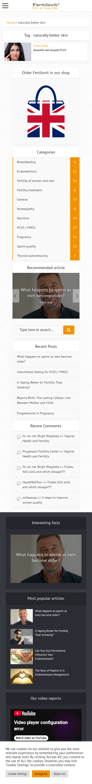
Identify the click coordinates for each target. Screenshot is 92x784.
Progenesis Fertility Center (41, 451)
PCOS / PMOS (40, 46)
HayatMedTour (32, 482)
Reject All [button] (60, 774)
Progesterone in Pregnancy (35, 413)
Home (11, 23)
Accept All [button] (41, 774)
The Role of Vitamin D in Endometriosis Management (52, 672)
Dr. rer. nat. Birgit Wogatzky (41, 436)
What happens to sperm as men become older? (46, 293)
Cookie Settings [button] (17, 774)
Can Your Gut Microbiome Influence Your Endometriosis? (50, 655)
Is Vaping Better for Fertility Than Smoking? (51, 633)
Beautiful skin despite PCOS (49, 50)
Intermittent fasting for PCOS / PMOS (42, 372)
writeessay (30, 498)
